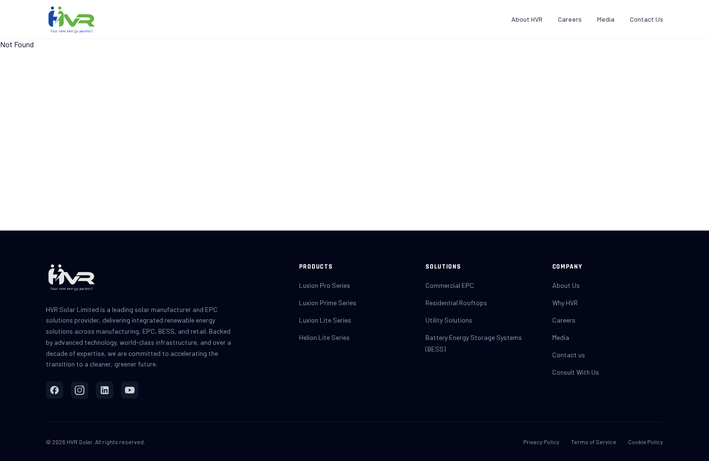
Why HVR (565, 302)
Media (605, 19)
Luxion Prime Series (327, 302)
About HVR (527, 19)
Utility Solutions (448, 320)
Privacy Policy (541, 441)
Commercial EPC (449, 285)
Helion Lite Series (324, 337)
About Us (566, 285)
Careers (570, 19)
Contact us (568, 355)
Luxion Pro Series (324, 285)
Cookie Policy (645, 441)
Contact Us (646, 19)
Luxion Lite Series (325, 320)
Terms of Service (593, 441)
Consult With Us (575, 372)
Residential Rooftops (456, 302)
